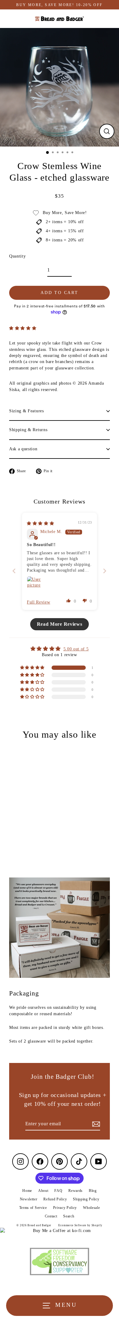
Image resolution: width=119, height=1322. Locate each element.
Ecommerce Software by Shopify (80, 1225)
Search (68, 1216)
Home (27, 1191)
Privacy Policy (65, 1208)
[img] (40, 523)
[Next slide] (105, 571)
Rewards (75, 1191)
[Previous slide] (14, 571)
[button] (22, 328)
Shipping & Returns (28, 429)
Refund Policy (55, 1199)
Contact (51, 1216)
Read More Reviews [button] (59, 624)
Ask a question (23, 449)
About (43, 1191)
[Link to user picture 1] (34, 583)
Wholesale (91, 1208)
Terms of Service (33, 1208)
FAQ (58, 1191)
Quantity (17, 256)
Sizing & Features (26, 411)
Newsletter (29, 1199)
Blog (93, 1191)
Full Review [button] (38, 602)
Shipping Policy (86, 1199)
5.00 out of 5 (76, 649)
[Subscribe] (95, 1124)
